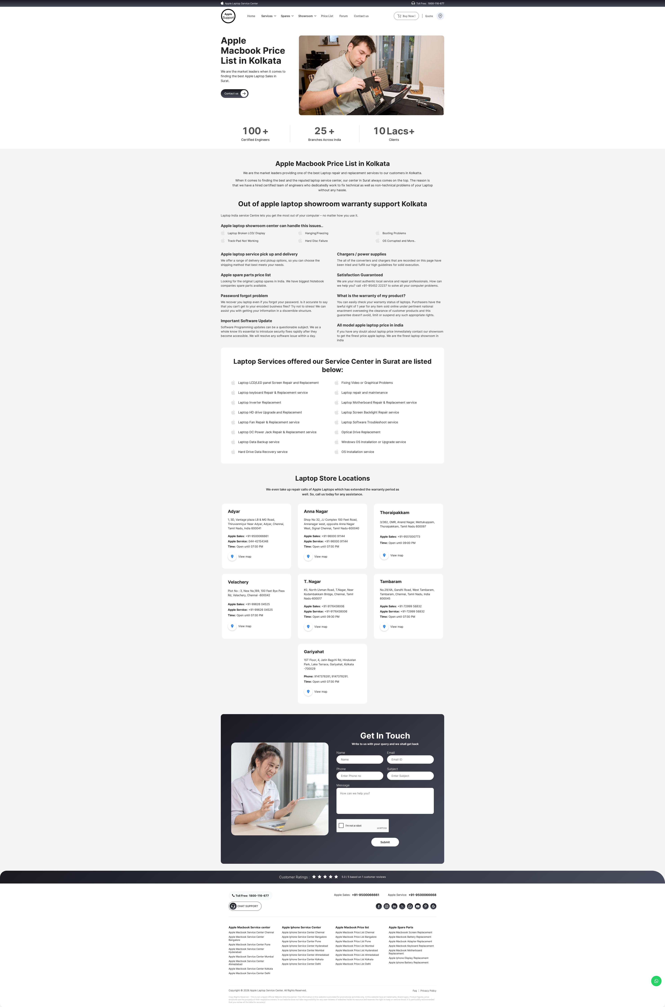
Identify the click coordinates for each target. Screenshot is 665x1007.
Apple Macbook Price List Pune (353, 941)
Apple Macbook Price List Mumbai (354, 945)
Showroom (305, 16)
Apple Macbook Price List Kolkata (354, 959)
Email (391, 752)
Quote (429, 16)
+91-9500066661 (365, 895)
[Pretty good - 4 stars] (331, 877)
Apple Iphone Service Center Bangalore (304, 936)
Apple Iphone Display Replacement (408, 957)
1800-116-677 (436, 3)
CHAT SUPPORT (247, 906)
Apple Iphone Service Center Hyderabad (305, 945)
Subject (392, 769)
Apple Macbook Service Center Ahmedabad (246, 963)
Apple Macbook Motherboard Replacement (405, 952)
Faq (415, 990)
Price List (327, 16)
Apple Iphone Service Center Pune (301, 941)
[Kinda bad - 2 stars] (320, 877)
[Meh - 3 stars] (325, 877)
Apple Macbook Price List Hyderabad (356, 950)
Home (251, 16)
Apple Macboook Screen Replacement (410, 932)
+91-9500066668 (422, 895)
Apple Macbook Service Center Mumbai (251, 956)
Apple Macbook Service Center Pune (249, 944)
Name (340, 752)
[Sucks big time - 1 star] (314, 877)
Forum (343, 16)
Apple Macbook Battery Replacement (410, 936)
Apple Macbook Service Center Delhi (249, 973)
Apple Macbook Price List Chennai (354, 932)
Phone (341, 769)
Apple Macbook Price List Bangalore (355, 936)
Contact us (361, 16)
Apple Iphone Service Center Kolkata (302, 959)
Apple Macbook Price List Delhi (353, 963)
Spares (285, 16)
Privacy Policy (428, 990)
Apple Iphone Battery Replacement (408, 962)
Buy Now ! (409, 16)
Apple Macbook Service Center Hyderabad (246, 950)
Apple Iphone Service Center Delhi (301, 963)
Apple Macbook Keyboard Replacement (411, 945)
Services (267, 16)
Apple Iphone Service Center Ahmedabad (305, 954)
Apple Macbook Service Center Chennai (251, 932)
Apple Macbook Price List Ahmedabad (357, 954)
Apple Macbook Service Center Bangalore (246, 938)
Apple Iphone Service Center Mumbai (303, 950)
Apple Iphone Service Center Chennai (303, 932)
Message (342, 785)
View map (244, 556)
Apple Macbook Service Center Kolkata (251, 968)
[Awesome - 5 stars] (336, 877)
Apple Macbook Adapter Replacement (410, 941)
